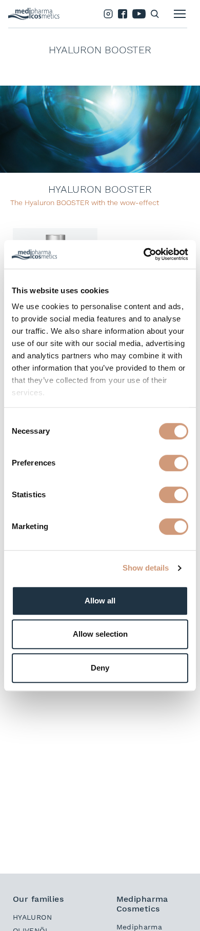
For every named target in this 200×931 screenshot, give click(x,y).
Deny (100, 667)
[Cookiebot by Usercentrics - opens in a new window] (143, 254)
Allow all (100, 600)
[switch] (173, 463)
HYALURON (32, 917)
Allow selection (100, 634)
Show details (146, 567)
